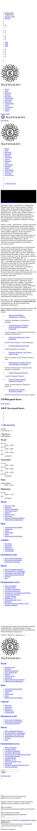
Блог (6, 578)
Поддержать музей (9, 555)
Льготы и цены (10, 505)
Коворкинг (8, 601)
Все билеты (5, 120)
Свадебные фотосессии (12, 591)
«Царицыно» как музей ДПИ (14, 573)
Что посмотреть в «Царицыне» (15, 571)
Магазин (8, 156)
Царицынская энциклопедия (14, 575)
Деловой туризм (10, 587)
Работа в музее (10, 514)
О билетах (8, 173)
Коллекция (8, 516)
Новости (8, 95)
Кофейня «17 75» (10, 598)
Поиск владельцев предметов (15, 518)
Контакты (8, 93)
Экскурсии (8, 100)
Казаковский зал (11, 202)
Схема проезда (6, 436)
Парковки (8, 166)
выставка (4, 200)
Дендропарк (9, 107)
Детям (7, 110)
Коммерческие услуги (10, 582)
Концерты (8, 102)
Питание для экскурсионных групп (17, 603)
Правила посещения (11, 509)
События (5, 540)
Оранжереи (8, 529)
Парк (6, 91)
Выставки (8, 96)
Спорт (7, 105)
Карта (7, 534)
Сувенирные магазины (12, 594)
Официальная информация (14, 520)
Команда (8, 513)
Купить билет (5, 114)
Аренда (7, 109)
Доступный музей (11, 511)
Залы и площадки (11, 586)
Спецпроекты (9, 103)
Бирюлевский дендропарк (13, 536)
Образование (9, 98)
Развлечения (9, 532)
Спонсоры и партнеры (12, 562)
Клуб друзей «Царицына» (13, 558)
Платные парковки (11, 605)
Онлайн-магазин (10, 596)
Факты (4, 566)
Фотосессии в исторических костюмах (18, 593)
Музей (7, 89)
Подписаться (9, 175)
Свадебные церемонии (12, 589)
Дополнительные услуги (13, 600)
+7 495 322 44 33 (8, 425)
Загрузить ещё (5, 776)
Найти (3, 772)
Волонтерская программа (13, 560)
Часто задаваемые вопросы (14, 569)
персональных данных (28, 820)
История (7, 576)
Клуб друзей (9, 171)
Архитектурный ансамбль (13, 527)
